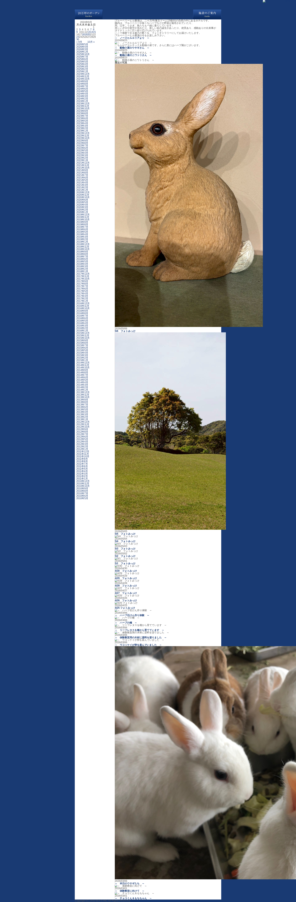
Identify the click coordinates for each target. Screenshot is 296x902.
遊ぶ (110, 14)
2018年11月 (82, 246)
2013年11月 (82, 394)
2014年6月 (82, 377)
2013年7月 (82, 404)
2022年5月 (82, 150)
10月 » (91, 42)
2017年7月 (82, 286)
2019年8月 (82, 224)
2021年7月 (82, 175)
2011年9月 (82, 459)
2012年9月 (82, 429)
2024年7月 (82, 86)
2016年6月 (82, 318)
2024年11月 (82, 76)
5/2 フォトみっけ (125, 556)
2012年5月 (82, 439)
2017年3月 (82, 296)
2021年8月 (82, 172)
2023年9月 (82, 111)
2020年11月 (82, 195)
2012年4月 (82, 441)
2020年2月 (82, 209)
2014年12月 (83, 362)
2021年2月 (82, 187)
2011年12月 (82, 451)
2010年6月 (82, 496)
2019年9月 (82, 222)
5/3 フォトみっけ (125, 548)
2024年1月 (82, 101)
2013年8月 (82, 402)
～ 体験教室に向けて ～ (129, 891)
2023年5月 (82, 121)
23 (77, 37)
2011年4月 (82, 471)
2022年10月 (83, 138)
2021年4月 (82, 182)
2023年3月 (82, 125)
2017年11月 (82, 276)
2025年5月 (82, 61)
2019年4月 (82, 234)
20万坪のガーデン (89, 14)
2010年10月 (83, 486)
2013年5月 (82, 409)
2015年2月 (82, 357)
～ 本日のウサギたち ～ (129, 883)
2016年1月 (82, 330)
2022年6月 (82, 148)
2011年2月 (82, 476)
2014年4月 (82, 382)
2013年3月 (82, 414)
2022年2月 (82, 158)
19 (86, 34)
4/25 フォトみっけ (125, 608)
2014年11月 (82, 365)
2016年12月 (83, 303)
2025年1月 (82, 71)
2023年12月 (83, 103)
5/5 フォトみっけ (125, 534)
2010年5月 (82, 498)
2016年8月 (82, 313)
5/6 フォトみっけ (125, 331)
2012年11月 (82, 424)
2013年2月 (82, 417)
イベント (170, 14)
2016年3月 (82, 325)
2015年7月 (82, 345)
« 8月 (79, 42)
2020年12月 (83, 192)
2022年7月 (82, 145)
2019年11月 (82, 217)
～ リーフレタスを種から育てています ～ (139, 630)
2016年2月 (82, 328)
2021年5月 (82, 180)
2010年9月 (82, 488)
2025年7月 (82, 56)
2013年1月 (82, 419)
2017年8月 (82, 283)
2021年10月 (83, 167)
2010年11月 (82, 483)
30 (77, 39)
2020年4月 (82, 204)
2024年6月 (82, 88)
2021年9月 (82, 170)
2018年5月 (82, 261)
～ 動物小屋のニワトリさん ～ (133, 55)
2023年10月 (83, 108)
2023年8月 (82, 113)
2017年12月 (83, 273)
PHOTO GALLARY (18, 4)
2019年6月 (82, 229)
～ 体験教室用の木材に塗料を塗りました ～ (141, 637)
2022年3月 (82, 155)
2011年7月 (82, 463)
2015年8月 (82, 343)
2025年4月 (82, 64)
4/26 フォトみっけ (126, 600)
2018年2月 (82, 269)
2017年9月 (82, 281)
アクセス (185, 14)
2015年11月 (82, 335)
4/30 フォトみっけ (126, 571)
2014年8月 (82, 372)
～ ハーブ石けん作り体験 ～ (132, 615)
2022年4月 (82, 153)
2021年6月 (82, 177)
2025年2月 (82, 69)
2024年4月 (82, 93)
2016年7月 (82, 315)
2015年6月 (82, 348)
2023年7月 (82, 116)
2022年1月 (82, 160)
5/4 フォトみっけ (125, 541)
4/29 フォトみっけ (126, 578)
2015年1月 (82, 360)
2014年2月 (82, 387)
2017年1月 (82, 301)
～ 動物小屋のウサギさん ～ (132, 47)
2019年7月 (82, 227)
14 (91, 32)
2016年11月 (82, 306)
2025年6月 (82, 59)
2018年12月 (83, 244)
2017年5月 (82, 291)
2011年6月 (82, 466)
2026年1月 (82, 51)
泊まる (155, 14)
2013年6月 (82, 407)
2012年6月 (82, 436)
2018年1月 (82, 271)
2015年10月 (83, 338)
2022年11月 (82, 135)
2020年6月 (82, 199)
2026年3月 (82, 49)
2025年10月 (83, 54)
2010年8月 (82, 491)
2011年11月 (82, 454)
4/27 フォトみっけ (126, 593)
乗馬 (125, 14)
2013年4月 (82, 412)
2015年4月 (82, 352)
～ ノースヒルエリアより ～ (132, 38)
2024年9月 (82, 81)
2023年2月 (82, 128)
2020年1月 (82, 212)
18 (83, 34)
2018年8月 (82, 254)
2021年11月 (82, 165)
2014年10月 (83, 367)
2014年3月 (82, 385)
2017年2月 (82, 298)
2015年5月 (82, 350)
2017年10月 (83, 278)
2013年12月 (83, 392)
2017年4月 (82, 293)
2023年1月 (82, 130)
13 (88, 32)
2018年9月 (82, 251)
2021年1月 (82, 190)
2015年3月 (82, 355)
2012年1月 (82, 449)
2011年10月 (82, 456)
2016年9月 (82, 311)
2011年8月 (82, 461)
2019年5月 (82, 232)
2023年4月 (82, 123)
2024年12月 (83, 74)
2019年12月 (83, 214)
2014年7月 (82, 375)
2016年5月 (82, 320)
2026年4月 (82, 46)
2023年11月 (82, 106)
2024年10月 (83, 79)
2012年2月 (82, 446)
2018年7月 (82, 256)
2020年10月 (83, 197)
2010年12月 (83, 481)
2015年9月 (82, 340)
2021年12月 (83, 162)
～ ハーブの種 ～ (126, 622)
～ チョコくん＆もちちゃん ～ (133, 898)
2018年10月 (83, 249)
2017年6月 (82, 288)
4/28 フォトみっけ (126, 585)
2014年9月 (82, 370)
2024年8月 (82, 84)
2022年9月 (82, 140)
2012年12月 (83, 422)
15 (94, 32)
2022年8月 (82, 143)
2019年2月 (82, 239)
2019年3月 (82, 236)
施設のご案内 (207, 14)
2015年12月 (83, 333)
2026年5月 (82, 44)
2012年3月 (82, 444)
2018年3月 (82, 266)
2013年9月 (82, 399)
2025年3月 (82, 66)
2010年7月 (82, 493)
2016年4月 (82, 323)
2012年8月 (82, 431)
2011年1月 (82, 478)
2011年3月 (82, 473)
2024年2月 (82, 98)
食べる (140, 14)
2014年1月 (82, 389)
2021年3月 (82, 185)
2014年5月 (82, 380)
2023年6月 (82, 118)
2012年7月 (82, 434)
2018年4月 (82, 264)
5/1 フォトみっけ (125, 563)
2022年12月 (83, 133)
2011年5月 (82, 468)
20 (88, 34)
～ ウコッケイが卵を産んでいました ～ (138, 645)
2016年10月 (83, 308)
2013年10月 (83, 397)
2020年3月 (82, 207)
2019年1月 (82, 241)
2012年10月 (83, 426)
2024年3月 (82, 96)
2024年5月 (82, 91)
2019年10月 (83, 219)
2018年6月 (82, 259)
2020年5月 (82, 202)
